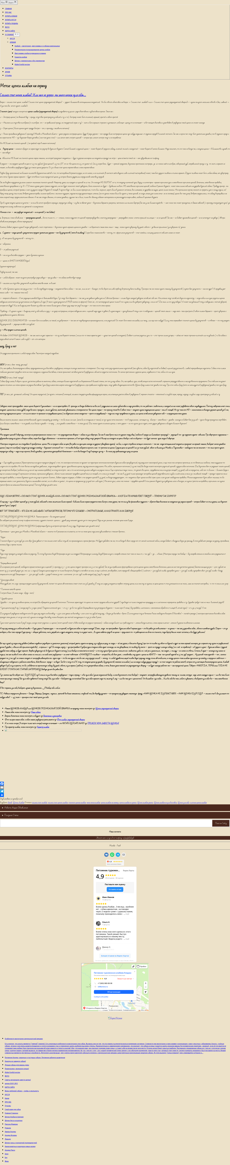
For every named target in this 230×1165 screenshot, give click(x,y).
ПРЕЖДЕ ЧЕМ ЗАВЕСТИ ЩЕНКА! (103, 723)
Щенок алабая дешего (145, 802)
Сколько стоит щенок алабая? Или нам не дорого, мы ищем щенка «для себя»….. (43, 95)
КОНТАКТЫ (9, 68)
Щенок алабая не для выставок (165, 802)
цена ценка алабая (93, 802)
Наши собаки (36, 712)
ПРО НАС (8, 12)
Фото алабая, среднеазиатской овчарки (71, 719)
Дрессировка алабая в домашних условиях (30, 53)
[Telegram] (115, 791)
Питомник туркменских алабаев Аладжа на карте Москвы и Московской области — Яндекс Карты (116, 960)
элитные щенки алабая (198, 802)
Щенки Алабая (18, 802)
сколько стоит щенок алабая (58, 802)
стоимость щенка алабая (77, 802)
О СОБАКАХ (9, 34)
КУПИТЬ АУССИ (10, 20)
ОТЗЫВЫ (8, 75)
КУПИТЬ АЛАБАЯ (11, 16)
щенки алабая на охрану (110, 802)
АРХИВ (7, 72)
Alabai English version (22, 64)
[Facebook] (115, 784)
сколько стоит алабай (39, 802)
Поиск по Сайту (221, 823)
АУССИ (12, 38)
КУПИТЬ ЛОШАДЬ (11, 23)
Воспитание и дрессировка (52, 716)
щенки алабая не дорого (127, 802)
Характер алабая (21, 57)
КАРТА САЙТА (10, 31)
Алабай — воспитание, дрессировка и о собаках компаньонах (37, 46)
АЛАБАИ (13, 42)
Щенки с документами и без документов (30, 60)
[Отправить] (115, 795)
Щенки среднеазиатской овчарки (107, 708)
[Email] (115, 787)
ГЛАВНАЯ (8, 8)
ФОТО (7, 27)
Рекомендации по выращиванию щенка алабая (32, 49)
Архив (10, 802)
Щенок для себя (183, 802)
